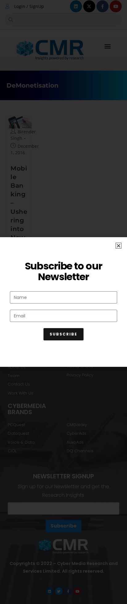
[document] (63, 302)
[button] (118, 245)
